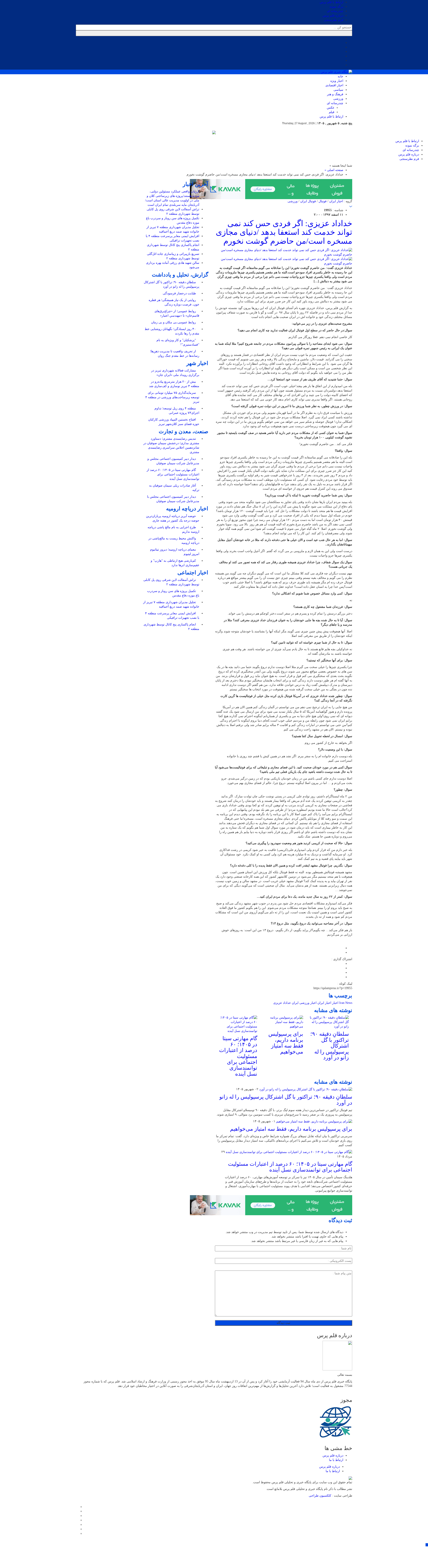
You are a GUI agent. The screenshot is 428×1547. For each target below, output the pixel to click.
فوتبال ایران (308, 201)
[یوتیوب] (77, 1529)
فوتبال (323, 201)
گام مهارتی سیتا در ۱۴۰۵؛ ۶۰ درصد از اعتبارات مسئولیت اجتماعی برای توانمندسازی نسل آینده (238, 1056)
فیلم (331, 112)
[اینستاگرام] (77, 1515)
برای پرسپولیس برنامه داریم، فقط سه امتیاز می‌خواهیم (285, 1042)
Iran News (345, 1003)
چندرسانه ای (335, 11)
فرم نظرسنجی (333, 20)
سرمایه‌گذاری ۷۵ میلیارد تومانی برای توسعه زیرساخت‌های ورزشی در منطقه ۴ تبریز (172, 397)
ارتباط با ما (336, 1460)
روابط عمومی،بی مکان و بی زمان (174, 322)
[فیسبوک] (77, 1506)
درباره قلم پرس (333, 15)
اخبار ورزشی (308, 1003)
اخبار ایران (336, 201)
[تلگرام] (77, 1520)
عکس (330, 107)
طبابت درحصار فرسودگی (180, 293)
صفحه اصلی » (334, 170)
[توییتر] (77, 1511)
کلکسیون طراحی (320, 1495)
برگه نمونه (336, 6)
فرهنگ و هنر (335, 94)
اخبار (335, 1003)
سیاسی (338, 89)
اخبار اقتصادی (334, 85)
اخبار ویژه (336, 81)
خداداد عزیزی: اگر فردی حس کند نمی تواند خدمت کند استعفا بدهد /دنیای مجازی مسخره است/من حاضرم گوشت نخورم (284, 232)
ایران (295, 1003)
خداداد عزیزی (282, 1003)
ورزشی (338, 98)
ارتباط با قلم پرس (331, 2)
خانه (340, 76)
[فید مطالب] (77, 1533)
